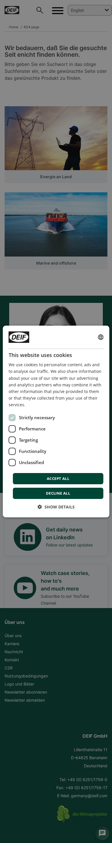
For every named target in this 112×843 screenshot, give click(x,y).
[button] (56, 507)
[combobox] (100, 337)
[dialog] (56, 421)
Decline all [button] (58, 493)
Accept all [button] (58, 478)
